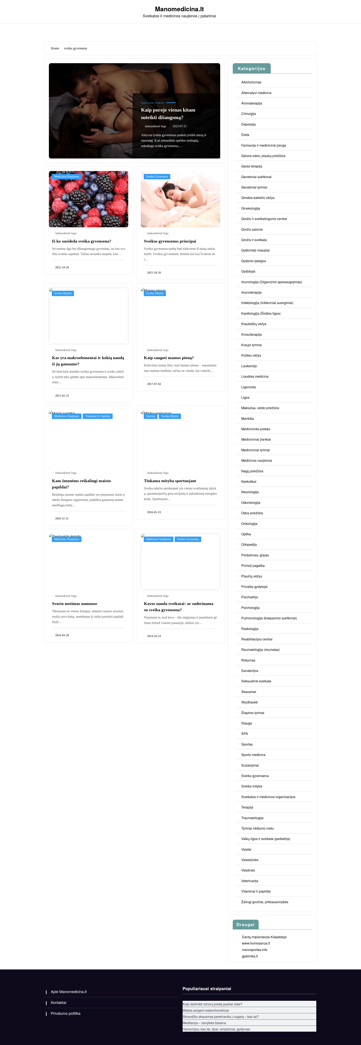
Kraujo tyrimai (251, 344)
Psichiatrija (249, 597)
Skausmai (248, 691)
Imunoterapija (251, 292)
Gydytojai (248, 271)
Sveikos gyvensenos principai (170, 241)
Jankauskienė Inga (155, 126)
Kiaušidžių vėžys (253, 323)
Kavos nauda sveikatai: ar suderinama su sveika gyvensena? (178, 606)
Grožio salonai (252, 229)
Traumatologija (252, 817)
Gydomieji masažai (255, 250)
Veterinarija (249, 880)
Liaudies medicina (254, 376)
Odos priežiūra (252, 513)
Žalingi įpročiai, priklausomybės (264, 901)
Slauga (246, 723)
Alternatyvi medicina (256, 92)
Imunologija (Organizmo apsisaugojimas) (271, 281)
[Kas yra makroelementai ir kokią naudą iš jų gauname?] (88, 315)
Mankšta (247, 418)
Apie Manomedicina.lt (69, 991)
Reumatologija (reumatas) (260, 649)
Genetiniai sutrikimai (256, 176)
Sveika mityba (62, 293)
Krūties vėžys (251, 355)
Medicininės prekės (255, 428)
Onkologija (249, 523)
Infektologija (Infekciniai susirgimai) (267, 302)
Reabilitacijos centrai (256, 639)
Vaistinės (248, 870)
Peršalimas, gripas (255, 555)
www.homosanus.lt (256, 943)
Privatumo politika (65, 1013)
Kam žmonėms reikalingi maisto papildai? (81, 483)
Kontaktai (58, 1002)
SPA (244, 733)
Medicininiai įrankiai (256, 439)
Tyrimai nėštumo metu (257, 828)
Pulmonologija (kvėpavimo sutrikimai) (269, 618)
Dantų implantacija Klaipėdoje (264, 936)
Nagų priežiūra (252, 471)
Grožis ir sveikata (254, 239)
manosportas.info (254, 949)
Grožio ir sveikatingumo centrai (264, 218)
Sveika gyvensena (157, 176)
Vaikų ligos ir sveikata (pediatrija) (265, 838)
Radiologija (249, 628)
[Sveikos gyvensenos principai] (180, 198)
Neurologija (250, 491)
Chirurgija (248, 113)
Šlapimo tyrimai (252, 712)
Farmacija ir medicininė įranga (263, 145)
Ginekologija (250, 208)
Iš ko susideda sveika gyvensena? (81, 241)
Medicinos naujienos (66, 176)
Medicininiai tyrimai (255, 450)
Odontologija (250, 502)
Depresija (248, 124)
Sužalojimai (250, 765)
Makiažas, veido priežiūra (260, 407)
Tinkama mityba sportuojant (170, 480)
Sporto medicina (253, 754)
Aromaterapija (251, 103)
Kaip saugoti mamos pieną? (169, 357)
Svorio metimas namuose (74, 603)
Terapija (247, 807)
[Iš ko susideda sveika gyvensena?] (88, 198)
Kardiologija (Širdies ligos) (261, 313)
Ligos (245, 397)
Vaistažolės (249, 859)
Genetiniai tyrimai (254, 187)
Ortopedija (249, 544)
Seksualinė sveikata (152, 103)
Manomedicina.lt (179, 8)
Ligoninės (248, 387)
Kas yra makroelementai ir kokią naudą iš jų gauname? (88, 360)
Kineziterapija (251, 334)
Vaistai (246, 849)
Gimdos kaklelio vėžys (258, 197)
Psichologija (250, 607)
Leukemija (249, 365)
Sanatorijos (249, 670)
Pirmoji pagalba (253, 565)
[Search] (312, 31)
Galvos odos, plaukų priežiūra (263, 155)
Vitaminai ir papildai (97, 416)
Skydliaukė (249, 702)
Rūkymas (248, 660)
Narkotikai (248, 481)
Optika (246, 534)
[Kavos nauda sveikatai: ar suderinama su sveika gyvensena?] (180, 561)
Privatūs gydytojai (254, 586)
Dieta (245, 134)
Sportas (150, 416)
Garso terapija (251, 166)
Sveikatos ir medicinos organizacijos (268, 796)
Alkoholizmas (251, 82)
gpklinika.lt (250, 956)
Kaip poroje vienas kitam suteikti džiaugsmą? (168, 113)
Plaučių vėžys (251, 576)
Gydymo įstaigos (253, 260)
